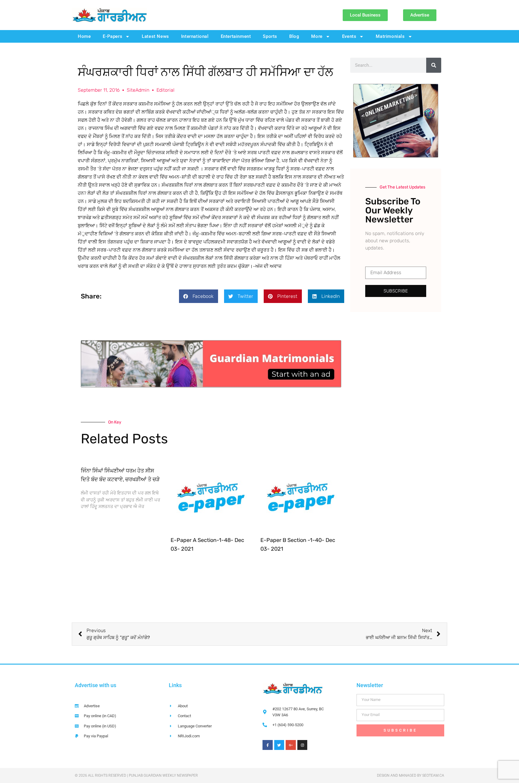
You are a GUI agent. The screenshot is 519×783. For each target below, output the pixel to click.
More (316, 36)
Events (349, 36)
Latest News (155, 36)
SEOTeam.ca (433, 775)
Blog (294, 36)
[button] (198, 296)
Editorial (165, 90)
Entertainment (236, 36)
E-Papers (112, 36)
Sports (270, 36)
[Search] (433, 65)
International (195, 36)
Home (84, 36)
